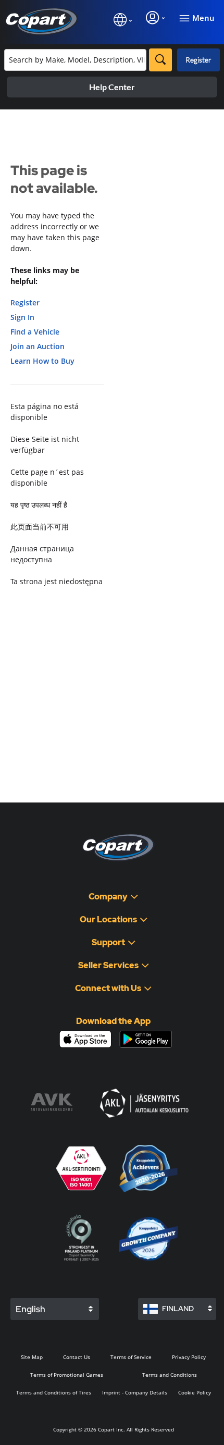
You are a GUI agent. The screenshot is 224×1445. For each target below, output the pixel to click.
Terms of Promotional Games (66, 1374)
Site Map (32, 1357)
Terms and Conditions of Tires (53, 1392)
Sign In (22, 317)
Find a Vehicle (34, 332)
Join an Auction (37, 346)
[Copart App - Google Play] (145, 1039)
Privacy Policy (189, 1357)
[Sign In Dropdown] (155, 17)
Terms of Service (131, 1357)
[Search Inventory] (160, 59)
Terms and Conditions (169, 1374)
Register (198, 59)
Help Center (112, 87)
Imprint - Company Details (134, 1392)
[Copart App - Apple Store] (85, 1039)
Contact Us (76, 1357)
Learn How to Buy (42, 361)
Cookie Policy (194, 1392)
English (30, 1309)
